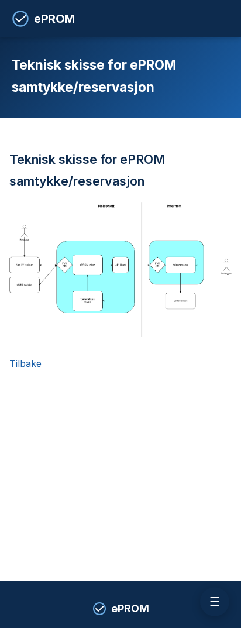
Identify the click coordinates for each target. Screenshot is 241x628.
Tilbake (25, 363)
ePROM (54, 19)
